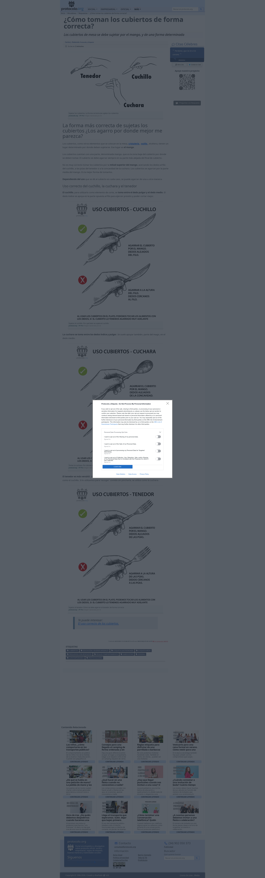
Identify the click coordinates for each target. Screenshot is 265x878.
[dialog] (132, 439)
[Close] (168, 404)
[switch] (158, 436)
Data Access (132, 474)
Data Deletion (120, 474)
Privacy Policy (144, 474)
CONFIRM (117, 467)
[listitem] (132, 432)
